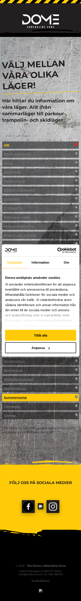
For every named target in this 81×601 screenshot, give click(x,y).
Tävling (40, 415)
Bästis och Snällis (40, 154)
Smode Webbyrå (41, 580)
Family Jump (40, 181)
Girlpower (40, 199)
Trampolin (40, 406)
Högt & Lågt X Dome (40, 235)
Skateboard (40, 370)
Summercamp (40, 397)
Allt (40, 145)
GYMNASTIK (40, 208)
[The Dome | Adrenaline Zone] (40, 21)
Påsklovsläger (40, 361)
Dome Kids (40, 172)
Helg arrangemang (40, 226)
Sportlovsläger (40, 388)
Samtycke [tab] (14, 262)
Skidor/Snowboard (40, 379)
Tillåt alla (40, 335)
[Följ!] (40, 506)
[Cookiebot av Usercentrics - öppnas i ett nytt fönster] (57, 250)
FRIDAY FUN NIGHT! (40, 190)
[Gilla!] (28, 506)
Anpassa (38, 348)
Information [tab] (40, 262)
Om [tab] (66, 262)
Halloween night (40, 217)
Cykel (40, 163)
